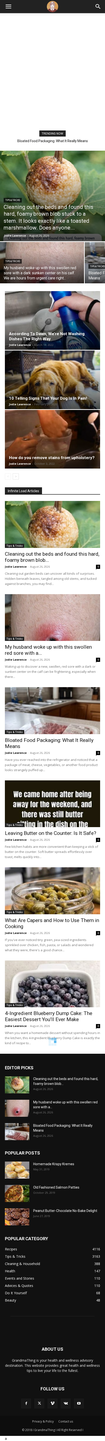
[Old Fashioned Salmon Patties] (17, 1193)
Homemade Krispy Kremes (53, 1164)
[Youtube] (79, 1403)
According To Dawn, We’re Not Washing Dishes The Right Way (46, 336)
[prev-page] (8, 476)
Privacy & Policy (43, 1421)
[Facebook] (26, 1403)
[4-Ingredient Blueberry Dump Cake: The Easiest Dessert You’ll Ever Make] (52, 984)
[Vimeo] (52, 1403)
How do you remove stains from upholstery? (51, 457)
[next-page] (16, 476)
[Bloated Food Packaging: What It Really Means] (52, 710)
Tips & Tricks (12, 200)
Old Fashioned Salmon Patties (56, 1187)
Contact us (65, 1421)
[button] (8, 6)
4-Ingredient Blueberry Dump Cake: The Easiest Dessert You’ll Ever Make (48, 1016)
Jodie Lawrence (15, 235)
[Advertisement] (52, 75)
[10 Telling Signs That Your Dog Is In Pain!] (52, 380)
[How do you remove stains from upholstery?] (52, 439)
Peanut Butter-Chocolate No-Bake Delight (65, 1211)
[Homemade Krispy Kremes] (17, 1170)
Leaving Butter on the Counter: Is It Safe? (52, 141)
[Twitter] (39, 1403)
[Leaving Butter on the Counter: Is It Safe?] (52, 803)
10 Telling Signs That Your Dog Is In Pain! (48, 398)
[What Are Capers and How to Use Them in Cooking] (52, 890)
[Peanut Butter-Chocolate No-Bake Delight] (17, 1216)
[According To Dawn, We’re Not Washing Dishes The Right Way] (52, 320)
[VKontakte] (66, 1403)
